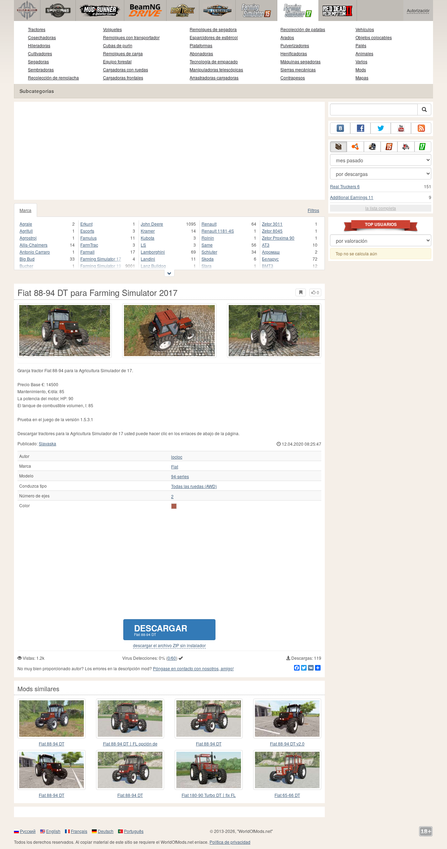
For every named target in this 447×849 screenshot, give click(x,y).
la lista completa (380, 208)
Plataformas (201, 45)
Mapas (362, 77)
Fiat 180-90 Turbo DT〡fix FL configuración (209, 795)
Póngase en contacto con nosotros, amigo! (193, 668)
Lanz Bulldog (153, 266)
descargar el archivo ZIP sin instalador (169, 645)
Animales (364, 53)
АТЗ (265, 245)
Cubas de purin (117, 45)
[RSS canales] (421, 128)
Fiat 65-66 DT (287, 795)
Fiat (174, 466)
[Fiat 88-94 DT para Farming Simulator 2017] (64, 330)
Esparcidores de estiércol (214, 37)
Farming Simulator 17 (100, 259)
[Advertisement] (169, 151)
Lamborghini (153, 252)
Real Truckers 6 (345, 186)
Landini (148, 259)
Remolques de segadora (213, 29)
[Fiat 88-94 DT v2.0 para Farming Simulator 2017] (287, 718)
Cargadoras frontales (123, 77)
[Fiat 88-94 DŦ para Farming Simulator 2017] (209, 718)
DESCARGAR (160, 629)
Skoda (207, 259)
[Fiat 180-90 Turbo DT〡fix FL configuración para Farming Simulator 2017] (209, 770)
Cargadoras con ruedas (125, 69)
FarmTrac (89, 245)
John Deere (152, 224)
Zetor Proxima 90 (278, 238)
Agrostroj (28, 238)
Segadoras (38, 61)
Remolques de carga (123, 53)
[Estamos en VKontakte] (340, 128)
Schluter (209, 252)
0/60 (172, 658)
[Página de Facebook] (360, 128)
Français (79, 831)
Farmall (87, 252)
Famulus (88, 238)
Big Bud (27, 259)
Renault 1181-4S (217, 231)
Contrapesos (292, 77)
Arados (287, 37)
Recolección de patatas (302, 29)
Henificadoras (293, 53)
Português (134, 831)
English (53, 831)
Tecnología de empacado (214, 61)
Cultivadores (40, 53)
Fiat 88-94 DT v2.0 (287, 744)
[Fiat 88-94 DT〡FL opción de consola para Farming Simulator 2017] (130, 718)
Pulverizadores (294, 45)
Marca (25, 210)
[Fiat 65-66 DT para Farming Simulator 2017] (287, 770)
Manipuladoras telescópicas (216, 69)
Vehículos (365, 29)
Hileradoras (39, 45)
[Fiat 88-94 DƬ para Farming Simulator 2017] (51, 718)
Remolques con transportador (131, 37)
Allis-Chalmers (33, 245)
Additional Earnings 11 (351, 197)
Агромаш (271, 252)
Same (207, 245)
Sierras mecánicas (298, 69)
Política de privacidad (230, 842)
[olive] (174, 506)
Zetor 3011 (272, 224)
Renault (209, 224)
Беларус (270, 259)
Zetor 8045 (272, 231)
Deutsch (105, 831)
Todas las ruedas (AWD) (194, 486)
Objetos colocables (374, 37)
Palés (361, 45)
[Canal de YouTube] (401, 128)
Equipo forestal (117, 61)
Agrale (26, 224)
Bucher (26, 266)
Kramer (148, 231)
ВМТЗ (267, 266)
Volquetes (112, 29)
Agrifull (26, 231)
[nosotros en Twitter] (381, 128)
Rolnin (207, 238)
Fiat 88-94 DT (51, 744)
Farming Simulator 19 (100, 266)
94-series (180, 476)
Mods (361, 69)
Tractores (36, 29)
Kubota (147, 238)
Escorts (87, 231)
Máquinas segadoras (300, 61)
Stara (206, 266)
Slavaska (47, 443)
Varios (361, 61)
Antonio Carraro (35, 252)
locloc (176, 457)
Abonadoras (201, 53)
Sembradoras (41, 69)
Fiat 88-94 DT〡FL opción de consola (130, 744)
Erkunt (86, 224)
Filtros (313, 210)
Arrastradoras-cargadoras (214, 77)
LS (143, 245)
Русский (28, 831)
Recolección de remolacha (53, 77)
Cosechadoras (42, 37)
